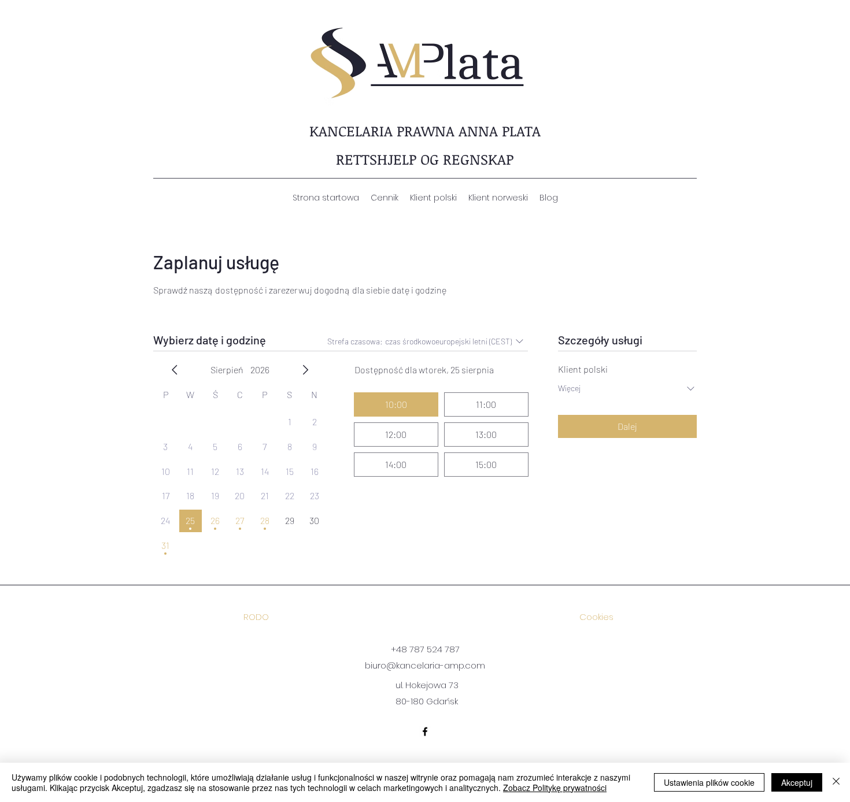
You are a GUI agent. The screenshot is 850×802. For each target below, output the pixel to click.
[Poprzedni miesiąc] (175, 370)
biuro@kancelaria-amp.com (425, 665)
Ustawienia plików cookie (709, 782)
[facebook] (425, 731)
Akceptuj (796, 782)
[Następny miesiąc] (305, 370)
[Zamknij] (836, 782)
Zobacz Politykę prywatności (555, 787)
